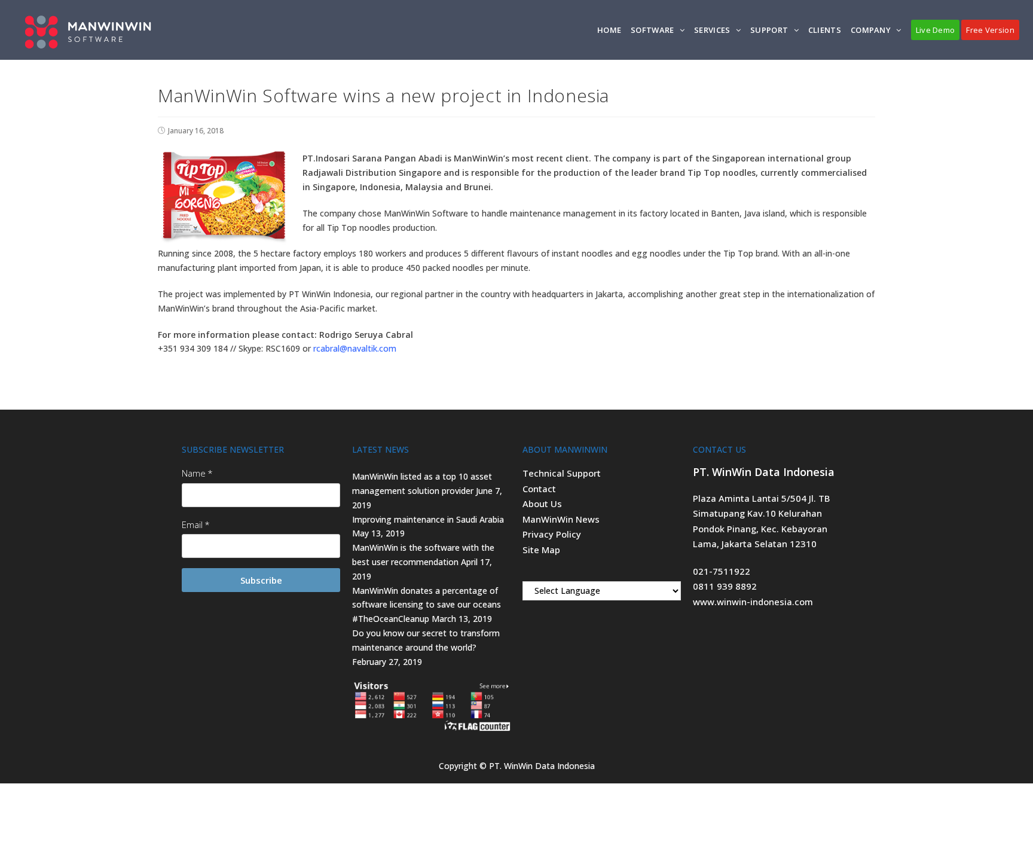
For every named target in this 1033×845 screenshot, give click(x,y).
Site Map (541, 550)
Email (192, 524)
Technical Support (561, 473)
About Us (542, 504)
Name (194, 473)
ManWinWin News (561, 519)
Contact (539, 489)
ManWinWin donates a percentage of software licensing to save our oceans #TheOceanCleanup (426, 605)
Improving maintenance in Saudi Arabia (428, 519)
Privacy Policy (551, 534)
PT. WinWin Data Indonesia (542, 765)
